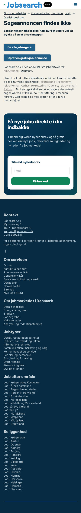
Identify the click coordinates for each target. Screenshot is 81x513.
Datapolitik (10, 282)
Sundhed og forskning (18, 358)
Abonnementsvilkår (16, 272)
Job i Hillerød (12, 472)
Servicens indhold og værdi (21, 279)
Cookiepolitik (12, 286)
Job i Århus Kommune (17, 385)
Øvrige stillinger (14, 368)
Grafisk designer (14, 17)
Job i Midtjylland (14, 420)
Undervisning (12, 361)
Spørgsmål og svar (16, 310)
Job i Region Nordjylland (19, 392)
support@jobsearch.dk (18, 231)
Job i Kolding (12, 458)
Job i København (14, 437)
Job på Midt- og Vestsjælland (22, 403)
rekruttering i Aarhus (17, 85)
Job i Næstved (13, 489)
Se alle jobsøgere (19, 47)
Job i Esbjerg (12, 451)
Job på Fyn (11, 410)
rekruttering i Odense (44, 85)
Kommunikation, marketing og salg (25, 347)
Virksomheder (12, 320)
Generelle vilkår (13, 275)
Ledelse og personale (17, 354)
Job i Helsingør (13, 482)
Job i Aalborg (12, 447)
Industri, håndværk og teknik (22, 341)
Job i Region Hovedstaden (20, 389)
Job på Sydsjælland (16, 406)
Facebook (6, 251)
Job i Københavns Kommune (21, 382)
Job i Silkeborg (13, 461)
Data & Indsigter (14, 306)
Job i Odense (12, 444)
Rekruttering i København (56, 81)
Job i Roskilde (12, 468)
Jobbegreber (12, 317)
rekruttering (11, 70)
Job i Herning (12, 475)
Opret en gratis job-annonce (27, 58)
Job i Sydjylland (14, 423)
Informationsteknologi (17, 344)
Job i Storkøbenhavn (17, 396)
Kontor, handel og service (20, 351)
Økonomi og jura (14, 365)
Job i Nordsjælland (16, 399)
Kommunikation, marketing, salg (51, 13)
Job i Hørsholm (13, 479)
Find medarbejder (15, 13)
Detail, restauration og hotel (21, 337)
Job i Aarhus (11, 441)
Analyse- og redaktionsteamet (23, 324)
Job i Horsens (12, 485)
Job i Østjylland (13, 417)
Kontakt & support (15, 268)
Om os (8, 265)
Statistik (9, 313)
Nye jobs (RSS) (13, 292)
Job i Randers (12, 454)
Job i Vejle (10, 465)
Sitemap (9, 289)
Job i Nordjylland (14, 413)
